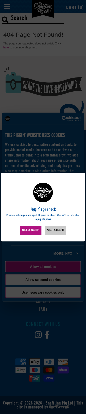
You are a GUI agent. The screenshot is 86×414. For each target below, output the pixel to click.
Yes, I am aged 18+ (30, 230)
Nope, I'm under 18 (55, 230)
